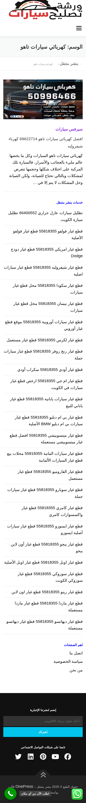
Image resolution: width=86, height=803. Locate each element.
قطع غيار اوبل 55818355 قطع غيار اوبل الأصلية (43, 562)
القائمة (79, 28)
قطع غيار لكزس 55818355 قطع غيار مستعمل (45, 340)
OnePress (24, 786)
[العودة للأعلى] (43, 775)
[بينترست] (43, 756)
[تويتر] (18, 756)
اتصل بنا (76, 653)
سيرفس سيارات (69, 129)
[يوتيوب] (55, 756)
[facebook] (67, 756)
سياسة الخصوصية (68, 661)
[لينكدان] (30, 756)
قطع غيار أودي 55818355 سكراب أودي (50, 369)
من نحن (76, 670)
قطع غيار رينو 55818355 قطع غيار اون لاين (47, 592)
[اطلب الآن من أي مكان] (10, 794)
